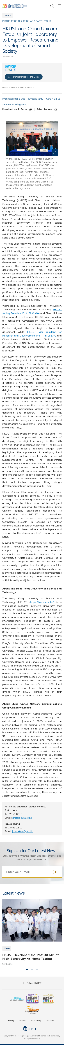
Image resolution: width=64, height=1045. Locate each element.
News (29, 87)
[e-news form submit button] (55, 872)
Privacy (11, 1020)
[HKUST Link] (14, 6)
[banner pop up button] (55, 152)
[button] (60, 155)
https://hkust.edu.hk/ (42, 602)
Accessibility (36, 1020)
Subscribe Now (45, 109)
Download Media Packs (15, 109)
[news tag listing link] (13, 99)
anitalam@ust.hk (22, 817)
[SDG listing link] (24, 77)
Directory (50, 1020)
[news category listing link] (26, 21)
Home (5, 87)
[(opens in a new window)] (32, 999)
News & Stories (17, 87)
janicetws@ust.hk (22, 831)
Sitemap (22, 1020)
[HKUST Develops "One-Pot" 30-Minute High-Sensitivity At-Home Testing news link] (32, 932)
